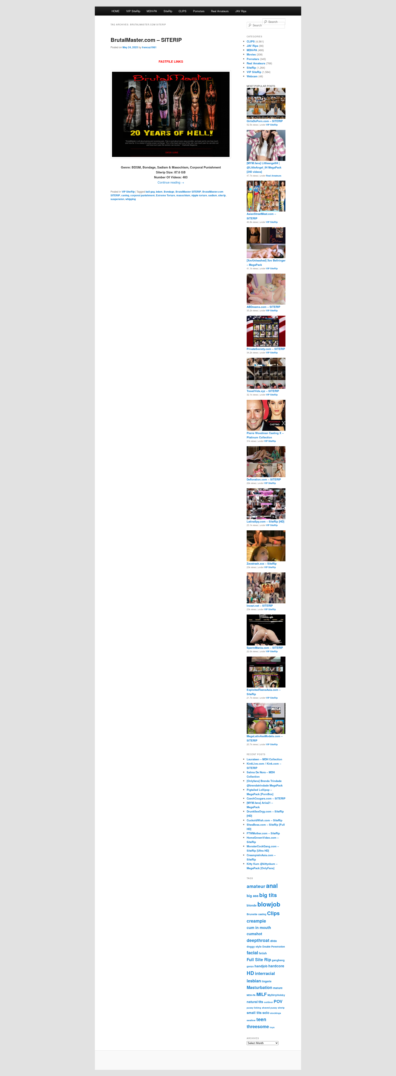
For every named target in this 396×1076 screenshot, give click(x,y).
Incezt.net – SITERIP (260, 605)
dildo (273, 941)
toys (272, 1027)
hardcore (276, 965)
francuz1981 (149, 47)
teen (261, 1019)
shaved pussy (269, 1007)
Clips (273, 913)
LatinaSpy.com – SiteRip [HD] (265, 521)
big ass (252, 895)
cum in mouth (259, 927)
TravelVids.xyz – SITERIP (263, 391)
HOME (116, 11)
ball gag (150, 191)
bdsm (159, 191)
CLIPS (182, 11)
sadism (212, 195)
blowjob (268, 904)
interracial (265, 973)
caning (125, 195)
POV (278, 1001)
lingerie (266, 981)
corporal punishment (142, 195)
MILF (261, 994)
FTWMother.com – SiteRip (263, 833)
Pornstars (199, 11)
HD (250, 973)
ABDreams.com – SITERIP (263, 307)
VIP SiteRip (133, 11)
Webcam (252, 76)
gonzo (250, 966)
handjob (261, 966)
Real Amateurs (220, 11)
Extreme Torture (165, 195)
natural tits (255, 1001)
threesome (258, 1026)
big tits (268, 895)
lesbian (254, 981)
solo (265, 1012)
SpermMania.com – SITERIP (265, 648)
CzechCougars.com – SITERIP (266, 798)
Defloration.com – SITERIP (264, 479)
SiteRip (168, 11)
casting (262, 914)
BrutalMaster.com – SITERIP (146, 40)
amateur (256, 886)
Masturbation (259, 987)
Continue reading (171, 182)
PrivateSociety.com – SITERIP (266, 349)
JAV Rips (240, 11)
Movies (251, 54)
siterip (222, 195)
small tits (254, 1012)
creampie (256, 921)
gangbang (278, 960)
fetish (263, 953)
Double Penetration (273, 946)
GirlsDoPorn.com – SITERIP (265, 121)
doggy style (254, 946)
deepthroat (258, 940)
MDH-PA (152, 11)
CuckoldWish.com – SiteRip (264, 820)
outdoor (268, 1002)
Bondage (169, 191)
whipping (130, 199)
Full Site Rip (259, 959)
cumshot (254, 933)
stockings (275, 1013)
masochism (183, 195)
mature (278, 988)
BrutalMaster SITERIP (188, 191)
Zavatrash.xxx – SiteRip (262, 563)
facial (252, 952)
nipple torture (199, 195)
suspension (117, 199)
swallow (251, 1020)
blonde (252, 905)
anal (272, 885)
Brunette (252, 914)
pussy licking (254, 1007)
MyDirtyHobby (276, 995)
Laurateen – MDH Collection (264, 759)
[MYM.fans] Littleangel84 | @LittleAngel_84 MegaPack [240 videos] (264, 167)
